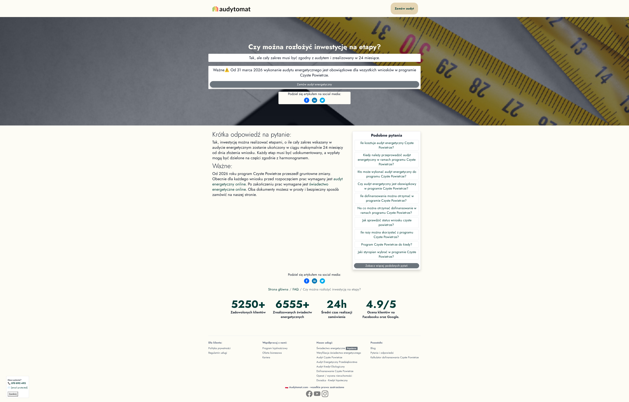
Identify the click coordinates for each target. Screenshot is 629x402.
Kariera (266, 357)
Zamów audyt (404, 8)
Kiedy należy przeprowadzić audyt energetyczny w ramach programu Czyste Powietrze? (387, 160)
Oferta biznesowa (272, 353)
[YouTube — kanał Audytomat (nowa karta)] (314, 393)
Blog (373, 348)
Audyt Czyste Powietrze (329, 357)
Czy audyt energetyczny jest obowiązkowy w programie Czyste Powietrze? (387, 186)
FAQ (296, 289)
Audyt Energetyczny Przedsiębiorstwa (336, 362)
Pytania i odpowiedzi (382, 353)
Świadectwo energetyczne (336, 348)
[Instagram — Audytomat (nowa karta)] (322, 393)
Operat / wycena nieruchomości (334, 376)
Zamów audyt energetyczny (314, 84)
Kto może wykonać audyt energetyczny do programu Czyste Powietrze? (387, 174)
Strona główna (278, 289)
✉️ (18, 387)
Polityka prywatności (219, 348)
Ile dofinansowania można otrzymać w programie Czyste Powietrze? (387, 198)
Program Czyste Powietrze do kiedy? (386, 244)
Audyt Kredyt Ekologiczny (330, 366)
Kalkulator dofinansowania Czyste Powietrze (395, 357)
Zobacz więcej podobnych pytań (386, 266)
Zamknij (13, 394)
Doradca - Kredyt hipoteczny (332, 380)
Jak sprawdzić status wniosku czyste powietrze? (386, 222)
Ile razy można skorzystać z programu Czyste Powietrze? (387, 234)
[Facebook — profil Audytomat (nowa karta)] (306, 393)
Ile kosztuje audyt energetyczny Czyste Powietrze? (387, 145)
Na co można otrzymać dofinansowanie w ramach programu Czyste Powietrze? (386, 210)
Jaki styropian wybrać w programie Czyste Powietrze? (387, 254)
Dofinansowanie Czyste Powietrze (334, 371)
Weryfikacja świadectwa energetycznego (338, 353)
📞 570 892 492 (17, 383)
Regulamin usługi (217, 353)
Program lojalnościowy (274, 348)
